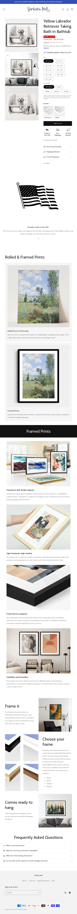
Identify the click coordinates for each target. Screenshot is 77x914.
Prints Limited (13, 909)
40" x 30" (49, 74)
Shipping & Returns (43, 881)
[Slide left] (34, 238)
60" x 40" (49, 79)
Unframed (49, 87)
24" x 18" (60, 65)
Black (59, 87)
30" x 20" (49, 70)
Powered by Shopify (22, 909)
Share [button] (47, 163)
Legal (53, 881)
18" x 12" (59, 61)
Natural (56, 91)
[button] (4, 9)
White (47, 91)
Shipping (46, 42)
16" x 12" (48, 61)
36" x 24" (60, 70)
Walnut (66, 91)
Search (24, 881)
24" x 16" (49, 65)
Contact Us (32, 881)
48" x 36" (60, 74)
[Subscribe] (39, 892)
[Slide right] (43, 238)
